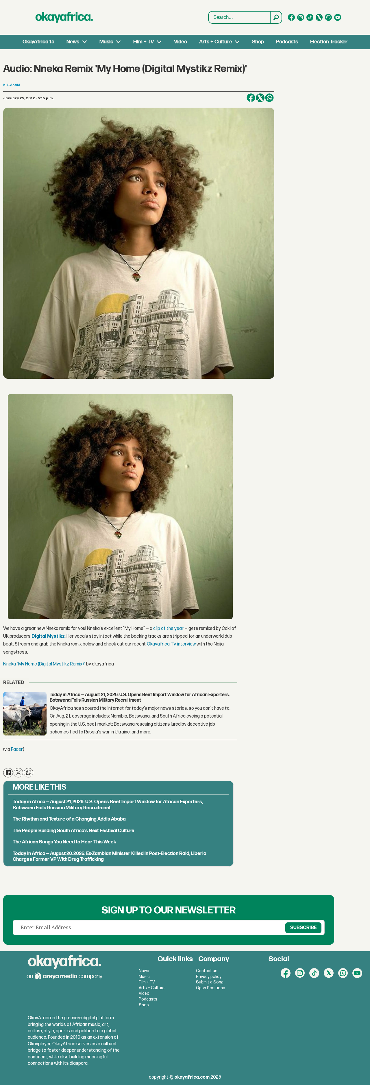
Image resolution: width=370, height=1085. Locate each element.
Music (106, 42)
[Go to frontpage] (64, 17)
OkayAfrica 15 (38, 42)
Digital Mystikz (48, 636)
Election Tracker (328, 42)
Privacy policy (208, 976)
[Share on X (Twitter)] (260, 97)
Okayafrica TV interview (171, 644)
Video (180, 42)
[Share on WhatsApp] (269, 97)
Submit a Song (209, 982)
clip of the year (168, 628)
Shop (258, 42)
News (72, 42)
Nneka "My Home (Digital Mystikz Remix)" (44, 664)
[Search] (276, 17)
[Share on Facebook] (251, 97)
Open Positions (210, 987)
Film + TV (143, 42)
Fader (17, 749)
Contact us (206, 970)
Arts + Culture (215, 42)
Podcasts (287, 42)
